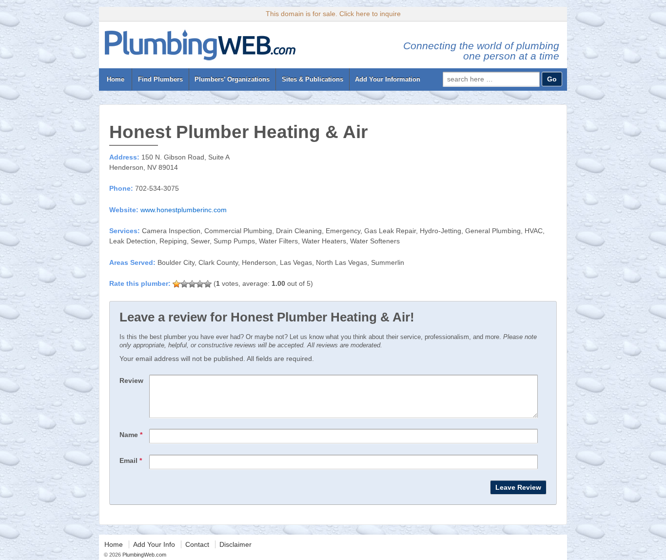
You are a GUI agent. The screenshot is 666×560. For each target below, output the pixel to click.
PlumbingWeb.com (143, 555)
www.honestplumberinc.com (183, 210)
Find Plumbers (160, 79)
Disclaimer (235, 544)
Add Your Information (387, 79)
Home (115, 79)
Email (130, 460)
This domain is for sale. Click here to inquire (333, 14)
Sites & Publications (312, 79)
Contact (197, 544)
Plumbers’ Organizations (232, 79)
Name (130, 435)
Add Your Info (154, 544)
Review (131, 380)
